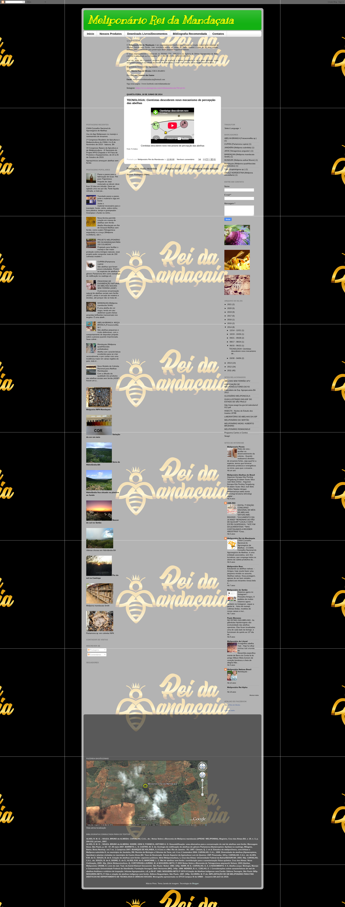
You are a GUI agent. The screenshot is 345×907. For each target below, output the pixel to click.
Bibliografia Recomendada (190, 33)
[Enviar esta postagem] (199, 159)
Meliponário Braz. (235, 566)
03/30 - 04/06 (236, 358)
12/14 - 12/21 (236, 330)
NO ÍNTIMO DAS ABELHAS (239, 620)
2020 (229, 308)
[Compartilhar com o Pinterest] (214, 159)
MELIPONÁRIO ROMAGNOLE (237, 429)
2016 (229, 319)
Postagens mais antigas (204, 168)
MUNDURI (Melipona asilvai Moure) (239, 160)
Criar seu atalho (229, 710)
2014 (229, 327)
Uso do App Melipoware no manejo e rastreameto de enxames (102, 135)
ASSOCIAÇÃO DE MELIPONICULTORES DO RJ (237, 385)
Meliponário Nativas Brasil (239, 669)
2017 (229, 316)
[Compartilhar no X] (209, 159)
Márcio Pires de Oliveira (232, 705)
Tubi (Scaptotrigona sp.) (234, 169)
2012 (229, 367)
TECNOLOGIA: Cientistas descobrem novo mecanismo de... (242, 351)
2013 (229, 363)
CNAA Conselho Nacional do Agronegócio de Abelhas (98, 129)
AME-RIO (231, 503)
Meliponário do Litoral (237, 641)
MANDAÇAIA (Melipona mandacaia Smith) (107, 304)
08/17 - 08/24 (236, 342)
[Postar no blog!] (207, 159)
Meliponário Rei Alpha (237, 687)
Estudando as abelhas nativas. (240, 569)
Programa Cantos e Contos (236, 433)
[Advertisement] (103, 79)
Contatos (218, 33)
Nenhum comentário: (186, 159)
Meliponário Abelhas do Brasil (241, 475)
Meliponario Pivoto (236, 447)
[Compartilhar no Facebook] (212, 159)
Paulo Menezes (234, 618)
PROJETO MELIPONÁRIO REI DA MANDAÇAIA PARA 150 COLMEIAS (108, 242)
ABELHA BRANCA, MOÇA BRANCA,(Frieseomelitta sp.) (108, 324)
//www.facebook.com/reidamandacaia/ (155, 84)
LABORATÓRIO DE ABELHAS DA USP (240, 417)
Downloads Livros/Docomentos (147, 33)
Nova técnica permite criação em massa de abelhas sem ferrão (106, 220)
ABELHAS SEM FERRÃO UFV (237, 381)
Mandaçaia (243, 672)
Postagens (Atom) (141, 174)
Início (90, 33)
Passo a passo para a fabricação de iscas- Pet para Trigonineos (107, 176)
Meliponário (134, 45)
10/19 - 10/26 (236, 334)
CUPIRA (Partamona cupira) (236, 144)
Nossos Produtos (111, 33)
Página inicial (173, 168)
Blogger (195, 883)
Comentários (95, 655)
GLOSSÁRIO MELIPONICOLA (237, 396)
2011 (229, 370)
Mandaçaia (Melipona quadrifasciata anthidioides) (106, 346)
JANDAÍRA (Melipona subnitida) (237, 147)
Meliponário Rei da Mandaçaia (161, 20)
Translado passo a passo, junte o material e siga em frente (108, 198)
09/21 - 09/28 (236, 338)
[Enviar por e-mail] (204, 159)
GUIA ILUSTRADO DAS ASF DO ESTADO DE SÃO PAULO (238, 400)
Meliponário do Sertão (237, 590)
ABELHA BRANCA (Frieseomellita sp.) (240, 138)
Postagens (94, 650)
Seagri (227, 436)
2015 (229, 323)
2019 (229, 312)
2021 (229, 304)
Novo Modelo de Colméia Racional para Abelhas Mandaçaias (108, 368)
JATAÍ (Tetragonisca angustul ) (237, 151)
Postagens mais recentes (142, 168)
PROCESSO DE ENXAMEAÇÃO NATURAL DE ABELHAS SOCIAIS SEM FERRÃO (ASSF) (108, 284)
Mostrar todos (254, 695)
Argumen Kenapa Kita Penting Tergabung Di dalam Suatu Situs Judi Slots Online (241, 479)
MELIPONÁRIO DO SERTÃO (236, 420)
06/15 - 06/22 (236, 345)
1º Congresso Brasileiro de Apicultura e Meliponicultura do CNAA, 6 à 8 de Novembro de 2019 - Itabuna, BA (103, 142)
